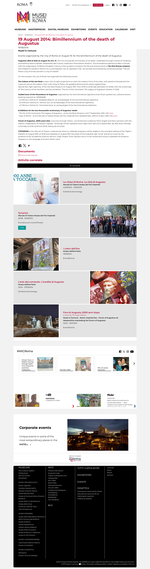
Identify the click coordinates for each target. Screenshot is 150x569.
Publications (23, 473)
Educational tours (55, 485)
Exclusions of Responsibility (96, 564)
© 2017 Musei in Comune (69, 564)
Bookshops (52, 497)
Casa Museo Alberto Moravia (29, 543)
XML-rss (131, 564)
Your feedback (53, 500)
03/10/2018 (120, 403)
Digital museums (58, 29)
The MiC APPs (65, 370)
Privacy (83, 564)
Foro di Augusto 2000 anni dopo (81, 312)
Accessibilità (53, 495)
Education (106, 29)
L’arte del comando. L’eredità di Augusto (41, 282)
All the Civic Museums (80, 5)
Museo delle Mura (25, 504)
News (109, 470)
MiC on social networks (103, 369)
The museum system (26, 471)
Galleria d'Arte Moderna (28, 527)
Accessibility (52, 493)
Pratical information (55, 471)
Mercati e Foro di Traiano (28, 491)
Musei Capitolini (25, 485)
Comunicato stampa (29, 155)
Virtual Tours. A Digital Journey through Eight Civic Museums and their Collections (28, 365)
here (111, 113)
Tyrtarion (23, 213)
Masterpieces (36, 29)
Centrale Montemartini (27, 488)
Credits (109, 564)
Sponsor (110, 475)
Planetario (22, 553)
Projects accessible (84, 499)
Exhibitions (78, 29)
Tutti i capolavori (88, 468)
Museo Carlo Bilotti (26, 545)
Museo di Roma (24, 522)
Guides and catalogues (57, 490)
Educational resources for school (89, 491)
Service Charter (24, 476)
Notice (109, 472)
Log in (107, 5)
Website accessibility (120, 564)
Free (22, 228)
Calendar (121, 29)
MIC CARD (52, 480)
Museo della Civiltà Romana (29, 501)
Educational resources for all (88, 494)
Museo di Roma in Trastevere (29, 532)
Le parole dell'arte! (53, 400)
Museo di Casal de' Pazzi (28, 506)
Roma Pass (52, 483)
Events (92, 29)
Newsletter (23, 478)
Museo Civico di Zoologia (28, 555)
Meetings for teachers (85, 496)
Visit (132, 29)
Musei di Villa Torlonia (27, 535)
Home (20, 35)
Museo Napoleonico (26, 524)
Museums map (54, 473)
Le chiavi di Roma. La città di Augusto (84, 182)
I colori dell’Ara (71, 248)
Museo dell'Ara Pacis (26, 493)
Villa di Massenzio (25, 509)
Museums (20, 29)
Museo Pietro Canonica (27, 530)
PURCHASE (98, 5)
